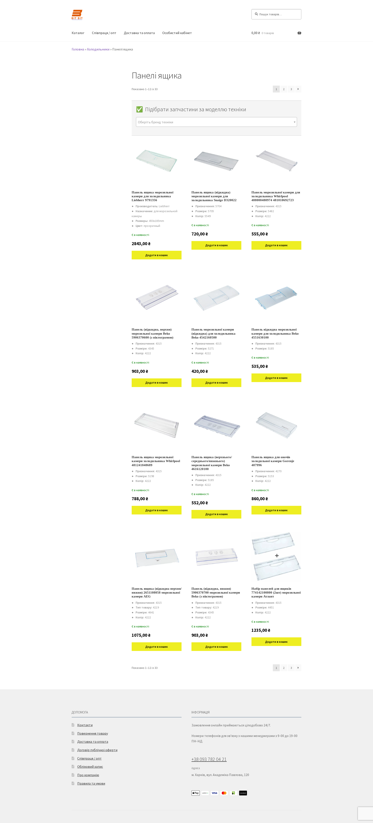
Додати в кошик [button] (156, 255)
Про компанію (88, 775)
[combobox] (216, 122)
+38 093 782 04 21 (209, 759)
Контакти (85, 725)
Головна (78, 49)
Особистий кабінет (177, 33)
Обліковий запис (90, 766)
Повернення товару (92, 733)
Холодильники (98, 49)
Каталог (78, 33)
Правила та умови (91, 783)
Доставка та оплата (139, 33)
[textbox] (216, 122)
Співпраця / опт (104, 33)
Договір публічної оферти (97, 750)
